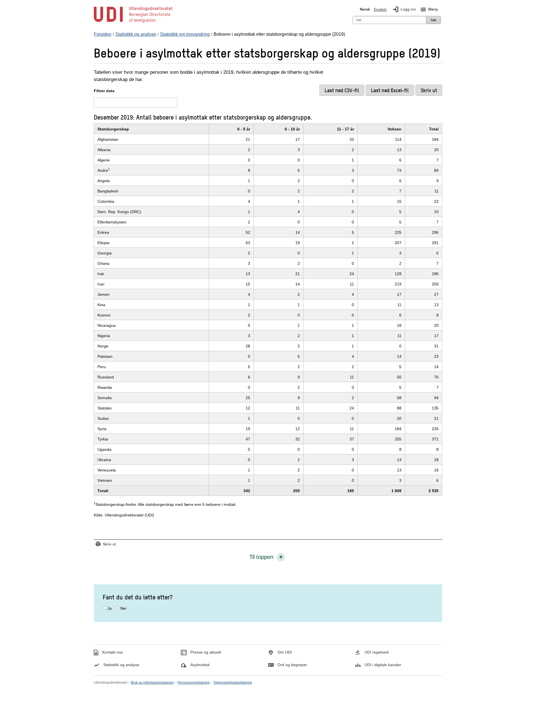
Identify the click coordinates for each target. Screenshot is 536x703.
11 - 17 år (345, 129)
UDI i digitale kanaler (383, 665)
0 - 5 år (243, 129)
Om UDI (284, 652)
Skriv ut (105, 544)
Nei (123, 608)
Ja (109, 608)
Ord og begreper (292, 665)
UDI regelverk (377, 652)
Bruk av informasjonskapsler (152, 683)
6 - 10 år (292, 129)
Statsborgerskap (113, 129)
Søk (433, 20)
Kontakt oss (112, 652)
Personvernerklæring (194, 683)
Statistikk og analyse (121, 665)
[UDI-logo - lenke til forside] (133, 22)
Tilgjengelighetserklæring (232, 683)
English (380, 9)
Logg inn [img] (404, 9)
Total (434, 129)
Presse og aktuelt (205, 652)
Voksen (394, 129)
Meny (429, 9)
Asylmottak (200, 665)
